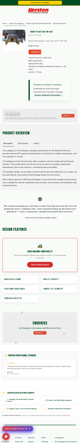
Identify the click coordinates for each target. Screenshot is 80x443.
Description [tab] (8, 143)
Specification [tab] (23, 143)
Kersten (31, 441)
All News (45, 441)
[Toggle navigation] (73, 11)
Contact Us (36, 52)
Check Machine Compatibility (40, 2)
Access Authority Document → (48, 95)
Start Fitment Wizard (40, 265)
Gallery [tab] (36, 143)
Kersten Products (35, 35)
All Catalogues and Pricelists (66, 441)
